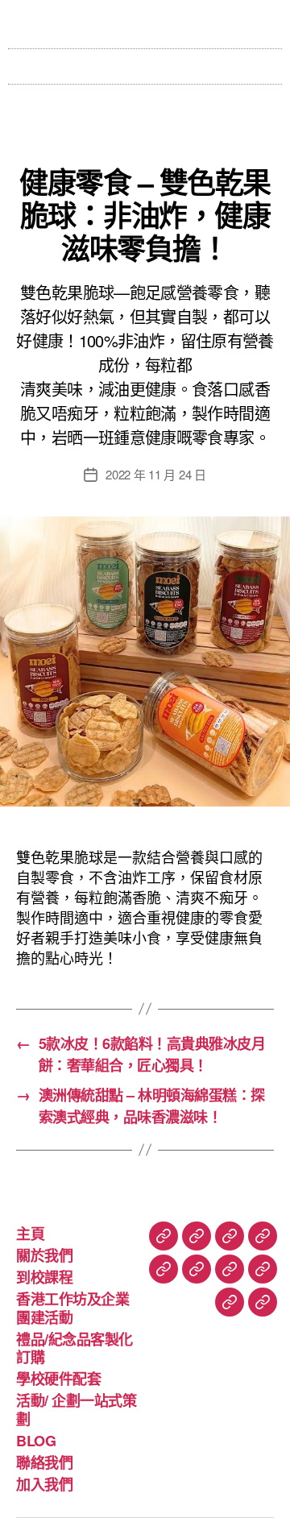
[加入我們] (262, 1302)
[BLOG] (262, 1269)
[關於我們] (196, 1235)
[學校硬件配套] (196, 1269)
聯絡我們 (44, 1462)
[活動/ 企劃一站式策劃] (229, 1269)
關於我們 (44, 1255)
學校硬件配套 (58, 1378)
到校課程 (44, 1277)
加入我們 (44, 1484)
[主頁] (163, 1235)
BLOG (36, 1440)
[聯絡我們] (229, 1302)
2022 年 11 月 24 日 (156, 474)
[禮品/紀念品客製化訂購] (163, 1269)
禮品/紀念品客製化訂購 (74, 1348)
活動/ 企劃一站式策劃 (76, 1409)
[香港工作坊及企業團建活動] (262, 1235)
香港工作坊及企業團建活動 (72, 1308)
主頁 (30, 1233)
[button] (145, 62)
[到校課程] (229, 1235)
